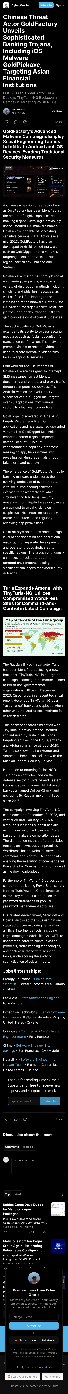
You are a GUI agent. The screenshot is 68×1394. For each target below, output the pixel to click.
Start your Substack (24, 1376)
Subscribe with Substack (36, 1340)
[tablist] (19, 1147)
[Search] (61, 1194)
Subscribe (46, 5)
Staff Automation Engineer (40, 998)
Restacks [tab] (27, 1147)
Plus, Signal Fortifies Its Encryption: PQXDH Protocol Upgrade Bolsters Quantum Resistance (21, 1257)
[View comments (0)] (16, 122)
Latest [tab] (17, 1194)
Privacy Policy (46, 1356)
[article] (34, 1218)
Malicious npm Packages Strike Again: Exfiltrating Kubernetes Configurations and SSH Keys (24, 1246)
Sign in (60, 5)
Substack (15, 1386)
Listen (59, 111)
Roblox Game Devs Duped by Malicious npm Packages (23, 1209)
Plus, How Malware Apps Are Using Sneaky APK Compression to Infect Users (24, 1220)
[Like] (7, 122)
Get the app (52, 1376)
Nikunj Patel (19, 109)
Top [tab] (7, 1194)
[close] (57, 1274)
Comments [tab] (12, 1147)
